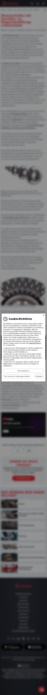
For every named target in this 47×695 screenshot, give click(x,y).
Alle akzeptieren (23, 371)
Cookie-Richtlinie (35, 343)
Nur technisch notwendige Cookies (17, 376)
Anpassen (39, 376)
